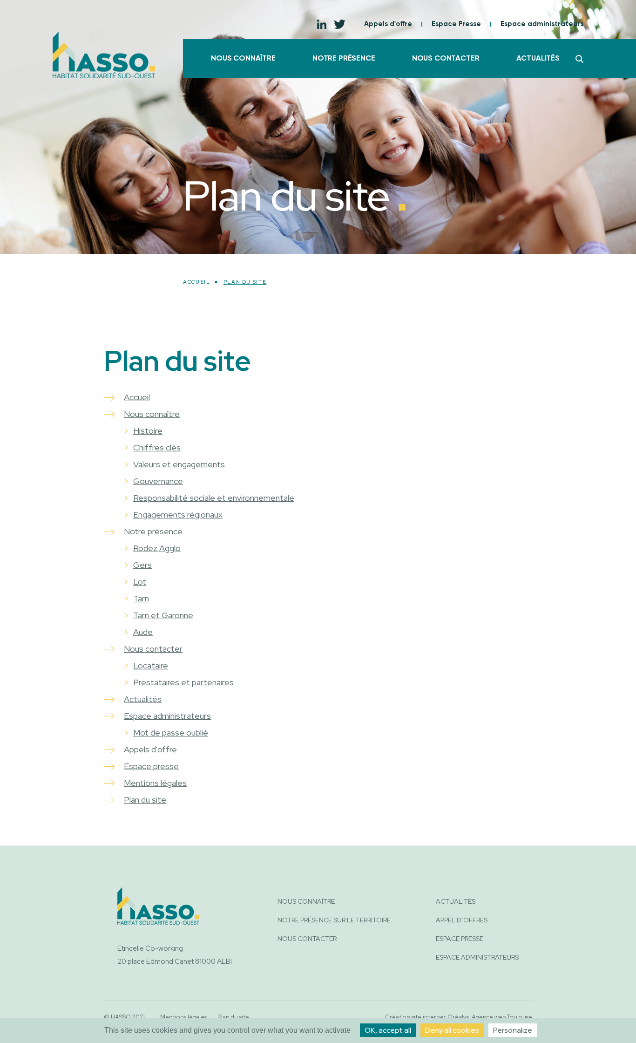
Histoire (147, 430)
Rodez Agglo (157, 548)
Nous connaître (243, 58)
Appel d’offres (461, 920)
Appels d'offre (388, 23)
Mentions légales (155, 782)
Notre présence (343, 58)
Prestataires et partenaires (183, 682)
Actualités (538, 58)
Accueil (196, 282)
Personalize (512, 1030)
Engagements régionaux (178, 514)
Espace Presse (456, 23)
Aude (143, 632)
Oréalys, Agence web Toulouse (489, 1017)
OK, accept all (388, 1030)
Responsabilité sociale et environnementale (213, 497)
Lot (139, 581)
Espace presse (151, 766)
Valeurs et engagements (179, 464)
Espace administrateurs (542, 23)
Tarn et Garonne (163, 615)
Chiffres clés (157, 447)
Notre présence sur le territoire (334, 920)
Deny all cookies (452, 1030)
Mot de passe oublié (170, 732)
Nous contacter (446, 58)
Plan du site (145, 799)
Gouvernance (158, 481)
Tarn (141, 598)
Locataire (150, 665)
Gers (142, 564)
